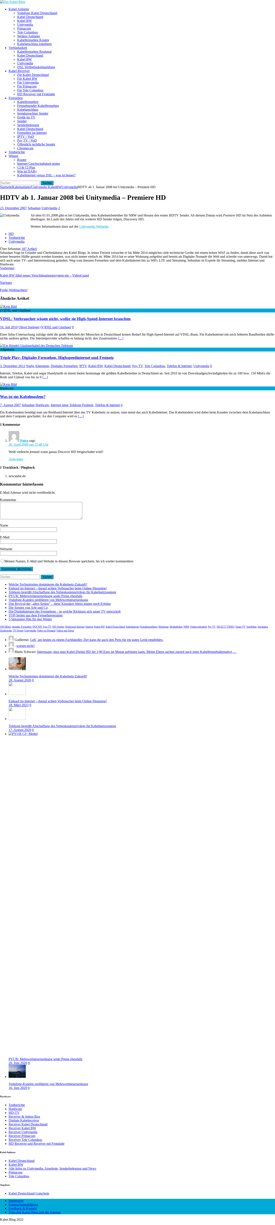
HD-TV (14, 1112)
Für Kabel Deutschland (33, 75)
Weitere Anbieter (28, 36)
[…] (120, 338)
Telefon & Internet (179, 366)
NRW (186, 626)
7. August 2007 (10, 405)
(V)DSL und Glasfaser (55, 327)
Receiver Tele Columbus (25, 1140)
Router (21, 160)
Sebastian (34, 208)
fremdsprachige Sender (32, 113)
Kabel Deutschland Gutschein (29, 1193)
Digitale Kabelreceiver (24, 1120)
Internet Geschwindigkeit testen (38, 163)
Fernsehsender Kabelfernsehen (38, 106)
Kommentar (8, 500)
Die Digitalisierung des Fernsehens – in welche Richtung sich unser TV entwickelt (65, 611)
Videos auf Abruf (65, 630)
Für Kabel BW (27, 78)
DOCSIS (37, 626)
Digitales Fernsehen (64, 366)
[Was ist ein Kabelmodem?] (8, 384)
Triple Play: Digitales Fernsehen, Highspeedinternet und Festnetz (57, 357)
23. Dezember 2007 (13, 208)
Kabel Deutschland (30, 17)
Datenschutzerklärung (23, 1204)
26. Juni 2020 (18, 1063)
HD (11, 234)
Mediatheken (176, 626)
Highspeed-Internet (75, 626)
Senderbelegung (28, 125)
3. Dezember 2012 (12, 366)
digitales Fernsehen (22, 626)
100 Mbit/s (5, 626)
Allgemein (42, 366)
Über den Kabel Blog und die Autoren (35, 1212)
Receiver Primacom (22, 1136)
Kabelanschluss (27, 109)
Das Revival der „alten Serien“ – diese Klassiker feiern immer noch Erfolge (60, 604)
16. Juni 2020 (18, 1088)
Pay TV (212, 626)
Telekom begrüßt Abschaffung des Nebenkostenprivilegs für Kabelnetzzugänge (62, 592)
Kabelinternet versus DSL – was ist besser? (46, 175)
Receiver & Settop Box (24, 1116)
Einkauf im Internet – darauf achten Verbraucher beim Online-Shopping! (58, 588)
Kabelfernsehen (27, 102)
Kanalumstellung (148, 626)
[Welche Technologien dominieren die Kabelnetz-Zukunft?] (17, 669)
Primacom (24, 28)
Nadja (30, 366)
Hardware (42, 405)
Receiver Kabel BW (22, 1128)
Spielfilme (251, 626)
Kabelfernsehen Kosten (33, 40)
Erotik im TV (26, 117)
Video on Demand (46, 630)
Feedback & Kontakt (23, 1208)
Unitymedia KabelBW (46, 187)
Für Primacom (27, 86)
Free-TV (47, 626)
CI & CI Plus (26, 167)
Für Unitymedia (28, 82)
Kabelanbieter (21, 187)
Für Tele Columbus (30, 90)
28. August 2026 (20, 680)
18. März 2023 (19, 705)
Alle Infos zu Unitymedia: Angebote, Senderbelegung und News (52, 1168)
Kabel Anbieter (19, 9)
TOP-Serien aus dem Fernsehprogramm (36, 615)
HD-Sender (58, 626)
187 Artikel (29, 249)
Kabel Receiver (19, 71)
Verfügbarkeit (18, 48)
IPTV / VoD (25, 136)
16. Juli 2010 (9, 327)
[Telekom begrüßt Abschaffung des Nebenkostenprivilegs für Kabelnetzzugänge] (17, 719)
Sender (22, 121)
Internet (89, 626)
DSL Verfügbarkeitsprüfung (36, 67)
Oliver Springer (29, 327)
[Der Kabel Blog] (12, 2)
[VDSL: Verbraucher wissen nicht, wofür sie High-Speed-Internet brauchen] (8, 306)
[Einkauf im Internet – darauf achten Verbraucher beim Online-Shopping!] (17, 694)
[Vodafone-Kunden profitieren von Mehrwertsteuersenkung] (17, 1076)
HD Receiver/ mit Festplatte (36, 94)
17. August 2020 (20, 730)
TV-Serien (18, 630)
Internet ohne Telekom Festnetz (72, 405)
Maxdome (163, 626)
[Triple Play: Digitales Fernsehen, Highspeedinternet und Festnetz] (36, 345)
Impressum (16, 1200)
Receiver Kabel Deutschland (28, 1124)
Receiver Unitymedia (23, 1132)
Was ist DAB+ (27, 171)
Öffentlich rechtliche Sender (36, 144)
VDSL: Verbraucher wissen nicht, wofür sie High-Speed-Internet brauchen (65, 318)
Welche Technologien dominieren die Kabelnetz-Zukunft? (48, 584)
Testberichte (17, 152)
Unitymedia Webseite (93, 226)
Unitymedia (25, 24)
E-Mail (4, 537)
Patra (24, 440)
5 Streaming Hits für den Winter (30, 619)
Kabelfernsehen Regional (34, 51)
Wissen (13, 156)
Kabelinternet (132, 626)
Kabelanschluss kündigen (34, 44)
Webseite (6, 549)
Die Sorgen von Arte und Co (28, 607)
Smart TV (240, 626)
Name (4, 525)
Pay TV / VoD (27, 140)
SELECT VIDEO (226, 626)
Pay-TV (137, 366)
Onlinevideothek (198, 626)
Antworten (16, 459)
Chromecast (25, 148)
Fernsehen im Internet (32, 133)
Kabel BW (24, 21)
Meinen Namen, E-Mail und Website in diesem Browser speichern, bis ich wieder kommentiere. (69, 561)
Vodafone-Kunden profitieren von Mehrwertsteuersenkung (48, 600)
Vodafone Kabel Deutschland (37, 13)
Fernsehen (16, 98)
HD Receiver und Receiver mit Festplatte (36, 1143)
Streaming (263, 626)
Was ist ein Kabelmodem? (23, 396)
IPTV (83, 366)
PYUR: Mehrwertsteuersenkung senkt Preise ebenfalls (45, 596)
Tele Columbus (27, 32)
